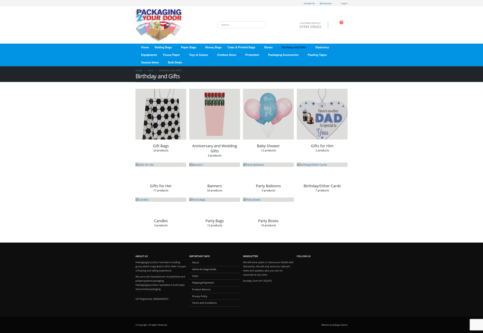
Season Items (150, 62)
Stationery (322, 47)
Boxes (268, 47)
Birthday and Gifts (294, 47)
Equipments (149, 54)
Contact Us (309, 3)
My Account (326, 3)
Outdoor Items (226, 54)
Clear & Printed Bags (241, 47)
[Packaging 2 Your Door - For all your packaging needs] (159, 25)
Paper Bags (188, 47)
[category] (160, 114)
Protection (252, 54)
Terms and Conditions (204, 302)
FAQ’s (195, 276)
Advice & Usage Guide (204, 269)
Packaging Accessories (283, 54)
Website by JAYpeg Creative (334, 324)
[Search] (260, 25)
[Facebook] (138, 3)
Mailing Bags (163, 47)
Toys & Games (198, 54)
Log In (344, 3)
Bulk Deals (175, 62)
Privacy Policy (199, 296)
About (195, 262)
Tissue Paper (171, 54)
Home (145, 47)
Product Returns (201, 289)
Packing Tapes (317, 54)
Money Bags (213, 47)
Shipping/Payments (203, 282)
